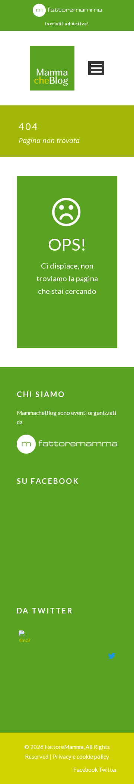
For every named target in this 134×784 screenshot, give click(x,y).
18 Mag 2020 (47, 654)
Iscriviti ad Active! (67, 23)
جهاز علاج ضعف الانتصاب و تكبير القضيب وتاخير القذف (71, 640)
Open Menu (96, 68)
